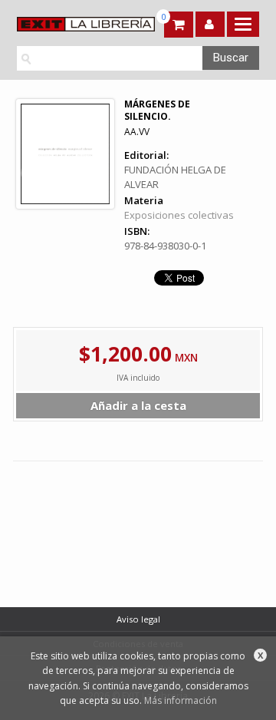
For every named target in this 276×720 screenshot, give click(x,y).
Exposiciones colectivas (179, 215)
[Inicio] (74, 24)
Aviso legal (138, 619)
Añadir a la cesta (138, 405)
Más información (180, 700)
